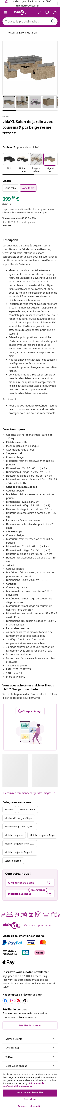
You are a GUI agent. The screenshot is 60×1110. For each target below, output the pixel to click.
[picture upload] (30, 732)
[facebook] (5, 1000)
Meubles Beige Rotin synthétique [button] (21, 826)
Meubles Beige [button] (28, 809)
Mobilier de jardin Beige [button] (42, 835)
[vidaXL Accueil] (20, 12)
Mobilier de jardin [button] (14, 835)
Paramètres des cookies (30, 1106)
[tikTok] (24, 1000)
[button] (9, 163)
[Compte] (39, 12)
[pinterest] (18, 1000)
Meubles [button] (9, 809)
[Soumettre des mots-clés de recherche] (52, 21)
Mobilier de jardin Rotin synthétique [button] (21, 843)
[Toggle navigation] (5, 12)
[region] (30, 1090)
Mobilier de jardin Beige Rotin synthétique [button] (21, 852)
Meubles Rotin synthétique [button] (19, 818)
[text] (10, 199)
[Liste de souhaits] (47, 12)
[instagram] (11, 1000)
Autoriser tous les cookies (30, 1092)
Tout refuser (30, 1099)
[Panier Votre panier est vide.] (54, 12)
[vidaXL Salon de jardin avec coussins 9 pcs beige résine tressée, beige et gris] (30, 67)
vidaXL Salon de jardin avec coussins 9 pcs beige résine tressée (27, 127)
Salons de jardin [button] (13, 860)
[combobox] (30, 21)
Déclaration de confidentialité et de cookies (23, 1085)
